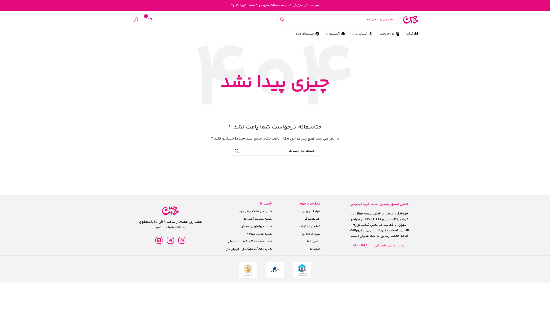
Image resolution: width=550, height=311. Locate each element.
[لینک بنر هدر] (275, 5)
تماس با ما (313, 241)
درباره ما (315, 249)
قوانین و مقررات (309, 226)
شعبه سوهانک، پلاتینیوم (255, 211)
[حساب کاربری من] (136, 19)
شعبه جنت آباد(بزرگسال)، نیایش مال (248, 249)
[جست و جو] (282, 19)
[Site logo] (410, 19)
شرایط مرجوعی (311, 211)
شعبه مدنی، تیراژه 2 (259, 234)
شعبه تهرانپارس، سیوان (256, 226)
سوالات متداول (310, 234)
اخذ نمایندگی (312, 219)
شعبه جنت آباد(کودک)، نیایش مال (250, 241)
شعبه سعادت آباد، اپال (257, 219)
